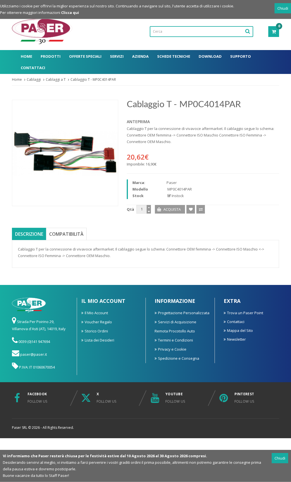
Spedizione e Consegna (178, 358)
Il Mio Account (96, 312)
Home (26, 56)
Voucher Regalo (98, 321)
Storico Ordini (96, 331)
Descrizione (29, 234)
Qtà (130, 209)
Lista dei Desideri (99, 340)
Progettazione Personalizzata (183, 312)
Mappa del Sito (240, 330)
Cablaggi (34, 79)
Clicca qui (70, 12)
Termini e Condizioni (175, 340)
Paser (172, 182)
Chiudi (282, 8)
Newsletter (236, 339)
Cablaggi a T (56, 79)
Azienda (140, 56)
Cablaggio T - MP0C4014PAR (93, 79)
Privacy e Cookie (172, 349)
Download (210, 56)
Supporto (240, 56)
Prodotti (51, 56)
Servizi (117, 56)
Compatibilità (66, 234)
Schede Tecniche (173, 56)
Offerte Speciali (85, 56)
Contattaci (33, 67)
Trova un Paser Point (245, 312)
